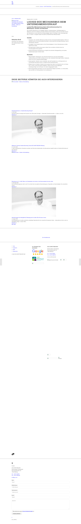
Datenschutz (15, 251)
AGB (14, 249)
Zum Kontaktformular (46, 237)
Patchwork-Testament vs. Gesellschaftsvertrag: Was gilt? (22, 110)
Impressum (15, 247)
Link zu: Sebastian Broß (16, 18)
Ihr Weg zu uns (14, 477)
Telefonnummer (15, 490)
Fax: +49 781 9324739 (51, 254)
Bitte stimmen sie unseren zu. (23, 511)
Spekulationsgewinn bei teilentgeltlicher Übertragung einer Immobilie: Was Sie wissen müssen (29, 217)
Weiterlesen (14, 114)
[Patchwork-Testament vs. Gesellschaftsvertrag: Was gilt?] (34, 81)
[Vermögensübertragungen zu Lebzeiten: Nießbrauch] (80, 262)
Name (13, 480)
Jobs (14, 246)
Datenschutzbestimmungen (28, 511)
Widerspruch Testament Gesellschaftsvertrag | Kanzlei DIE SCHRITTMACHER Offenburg (28, 145)
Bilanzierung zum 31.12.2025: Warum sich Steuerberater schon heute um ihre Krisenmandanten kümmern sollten (32, 181)
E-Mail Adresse (15, 485)
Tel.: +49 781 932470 (51, 253)
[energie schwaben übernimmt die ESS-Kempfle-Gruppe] (1, 262)
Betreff (13, 495)
